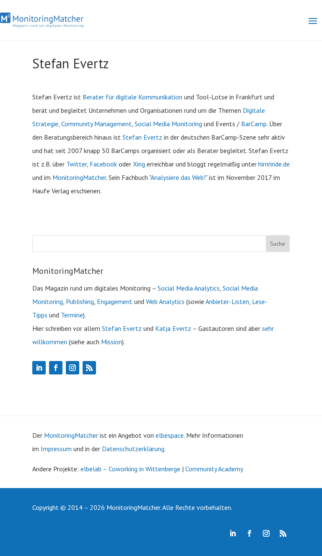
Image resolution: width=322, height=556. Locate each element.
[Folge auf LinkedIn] (39, 367)
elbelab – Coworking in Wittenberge (130, 469)
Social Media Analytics (189, 288)
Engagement (114, 301)
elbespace (170, 435)
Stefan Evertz (142, 137)
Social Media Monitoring (168, 124)
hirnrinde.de (274, 164)
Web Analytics (165, 301)
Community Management (96, 124)
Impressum (56, 448)
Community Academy (214, 469)
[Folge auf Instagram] (72, 367)
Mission (111, 342)
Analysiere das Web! (178, 177)
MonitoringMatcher (79, 177)
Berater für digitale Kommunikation (132, 97)
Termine (72, 315)
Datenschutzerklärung (133, 448)
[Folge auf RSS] (89, 367)
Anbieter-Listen (227, 301)
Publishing (80, 301)
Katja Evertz (173, 328)
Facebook (103, 164)
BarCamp (254, 124)
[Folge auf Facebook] (55, 367)
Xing (139, 164)
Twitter (76, 164)
